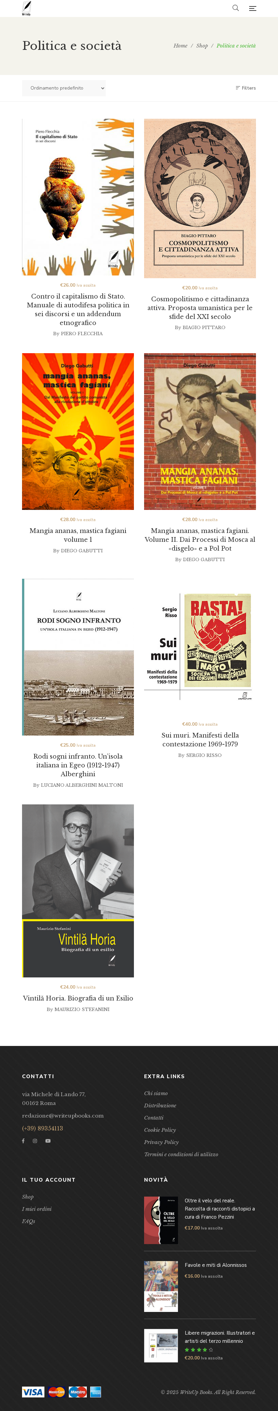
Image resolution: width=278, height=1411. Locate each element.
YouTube (48, 1141)
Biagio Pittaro (204, 327)
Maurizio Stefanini (82, 1009)
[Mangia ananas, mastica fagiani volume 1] (78, 431)
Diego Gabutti (82, 551)
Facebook (23, 1141)
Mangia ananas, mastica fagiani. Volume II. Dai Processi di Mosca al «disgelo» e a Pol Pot (200, 539)
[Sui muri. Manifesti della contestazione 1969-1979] (200, 646)
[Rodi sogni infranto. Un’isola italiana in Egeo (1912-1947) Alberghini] (78, 657)
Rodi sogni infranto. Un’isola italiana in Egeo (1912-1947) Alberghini (78, 765)
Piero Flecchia (82, 334)
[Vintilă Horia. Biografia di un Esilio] (78, 890)
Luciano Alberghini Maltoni (82, 785)
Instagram (35, 1141)
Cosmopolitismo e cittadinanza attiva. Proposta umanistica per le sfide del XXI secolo (200, 308)
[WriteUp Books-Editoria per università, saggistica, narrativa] (26, 8)
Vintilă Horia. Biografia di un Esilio (78, 998)
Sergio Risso (204, 755)
